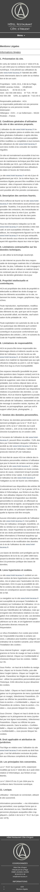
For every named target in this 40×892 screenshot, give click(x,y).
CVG (34, 832)
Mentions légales (22, 889)
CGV (22, 887)
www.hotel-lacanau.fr (12, 73)
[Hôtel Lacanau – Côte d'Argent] (20, 16)
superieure (8, 832)
